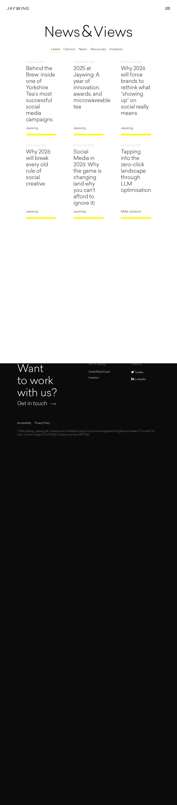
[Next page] (52, 322)
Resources (98, 49)
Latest (55, 49)
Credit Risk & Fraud (99, 372)
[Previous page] (17, 322)
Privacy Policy (42, 423)
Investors (116, 49)
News (83, 49)
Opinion (69, 49)
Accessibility (24, 423)
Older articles (142, 322)
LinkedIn (140, 379)
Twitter (138, 372)
